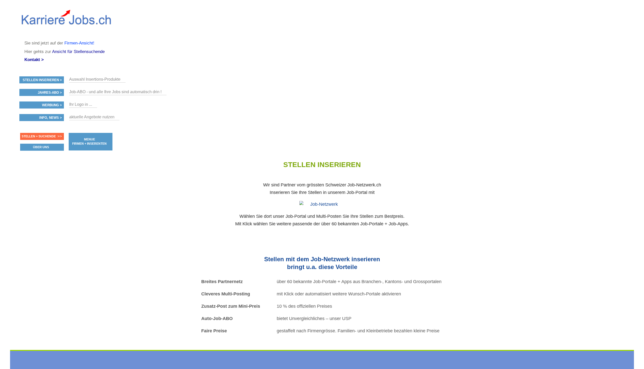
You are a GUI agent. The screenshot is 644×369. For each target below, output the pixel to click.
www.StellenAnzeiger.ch (66, 20)
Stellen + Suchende (39, 136)
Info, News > (50, 118)
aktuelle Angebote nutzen (91, 117)
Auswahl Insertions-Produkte (94, 79)
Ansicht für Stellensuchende (78, 51)
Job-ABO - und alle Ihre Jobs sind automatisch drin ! (115, 92)
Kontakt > (34, 59)
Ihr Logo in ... (80, 104)
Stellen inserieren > (42, 80)
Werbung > (52, 105)
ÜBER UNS (41, 147)
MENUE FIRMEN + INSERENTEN (89, 141)
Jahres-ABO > (50, 92)
